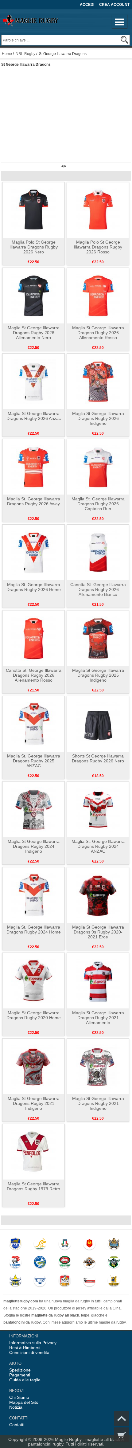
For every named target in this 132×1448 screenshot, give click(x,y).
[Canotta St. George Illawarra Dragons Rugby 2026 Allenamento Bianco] (98, 552)
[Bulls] (40, 1282)
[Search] (124, 40)
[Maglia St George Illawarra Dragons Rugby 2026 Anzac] (33, 381)
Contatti (16, 1424)
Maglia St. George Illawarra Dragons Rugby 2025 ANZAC (33, 760)
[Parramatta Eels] (40, 1263)
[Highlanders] (114, 1282)
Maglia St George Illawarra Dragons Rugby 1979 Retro (33, 1186)
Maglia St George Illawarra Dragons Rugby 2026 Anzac (33, 416)
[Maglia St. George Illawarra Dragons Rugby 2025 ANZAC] (33, 723)
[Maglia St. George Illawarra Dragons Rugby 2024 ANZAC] (98, 809)
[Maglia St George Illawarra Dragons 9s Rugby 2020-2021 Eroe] (98, 894)
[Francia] (89, 1245)
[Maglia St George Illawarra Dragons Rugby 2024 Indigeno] (33, 809)
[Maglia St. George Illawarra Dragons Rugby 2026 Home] (33, 552)
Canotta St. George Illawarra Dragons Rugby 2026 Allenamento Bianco (98, 589)
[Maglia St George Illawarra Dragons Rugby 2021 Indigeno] (33, 1066)
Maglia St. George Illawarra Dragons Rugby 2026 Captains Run (98, 503)
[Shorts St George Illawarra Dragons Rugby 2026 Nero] (98, 723)
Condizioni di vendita (29, 1352)
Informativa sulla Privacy (32, 1342)
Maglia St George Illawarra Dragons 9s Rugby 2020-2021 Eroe (98, 932)
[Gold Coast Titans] (114, 1245)
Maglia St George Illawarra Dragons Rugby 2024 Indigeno (34, 846)
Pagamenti (19, 1374)
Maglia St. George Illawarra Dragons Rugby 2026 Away (33, 501)
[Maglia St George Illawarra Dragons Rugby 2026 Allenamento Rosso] (98, 295)
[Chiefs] (64, 1282)
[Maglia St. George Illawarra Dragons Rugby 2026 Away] (33, 466)
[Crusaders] (89, 1282)
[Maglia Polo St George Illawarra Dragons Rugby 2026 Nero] (33, 209)
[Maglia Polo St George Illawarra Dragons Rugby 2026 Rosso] (98, 209)
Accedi (87, 4)
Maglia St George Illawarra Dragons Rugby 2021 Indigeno (34, 1103)
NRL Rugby (25, 54)
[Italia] (64, 1245)
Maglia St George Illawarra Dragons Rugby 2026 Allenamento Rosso (98, 332)
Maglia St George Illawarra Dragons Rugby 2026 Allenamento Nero (34, 332)
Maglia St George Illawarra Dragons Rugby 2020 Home (33, 1015)
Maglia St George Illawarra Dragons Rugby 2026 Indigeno (98, 418)
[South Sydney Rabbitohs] (64, 1263)
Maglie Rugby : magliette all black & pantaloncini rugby (76, 1441)
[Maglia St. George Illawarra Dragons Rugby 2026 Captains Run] (98, 466)
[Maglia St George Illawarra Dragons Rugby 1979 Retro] (33, 1151)
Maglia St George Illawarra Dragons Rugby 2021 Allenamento (98, 1017)
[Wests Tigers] (89, 1263)
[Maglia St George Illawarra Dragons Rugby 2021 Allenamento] (98, 980)
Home (7, 54)
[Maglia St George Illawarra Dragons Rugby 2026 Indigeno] (98, 381)
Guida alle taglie (25, 1379)
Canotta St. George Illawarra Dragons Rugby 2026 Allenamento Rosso (33, 675)
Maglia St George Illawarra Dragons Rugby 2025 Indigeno (98, 675)
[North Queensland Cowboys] (15, 1282)
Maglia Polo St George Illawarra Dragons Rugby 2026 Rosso (98, 247)
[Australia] (40, 1245)
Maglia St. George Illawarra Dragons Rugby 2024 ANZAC (98, 846)
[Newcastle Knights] (15, 1263)
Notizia (15, 1407)
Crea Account (114, 4)
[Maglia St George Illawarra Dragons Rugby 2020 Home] (33, 980)
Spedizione (20, 1370)
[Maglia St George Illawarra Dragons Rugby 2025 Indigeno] (98, 638)
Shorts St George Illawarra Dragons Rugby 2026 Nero (98, 758)
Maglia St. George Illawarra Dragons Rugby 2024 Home (33, 929)
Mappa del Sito (23, 1402)
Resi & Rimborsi (24, 1347)
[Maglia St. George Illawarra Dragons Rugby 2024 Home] (33, 894)
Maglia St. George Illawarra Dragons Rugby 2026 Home (33, 587)
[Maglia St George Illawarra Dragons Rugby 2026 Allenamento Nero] (33, 295)
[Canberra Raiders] (114, 1263)
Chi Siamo (19, 1397)
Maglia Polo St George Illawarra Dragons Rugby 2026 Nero (34, 247)
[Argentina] (15, 1245)
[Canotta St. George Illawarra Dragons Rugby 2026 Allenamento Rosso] (33, 638)
